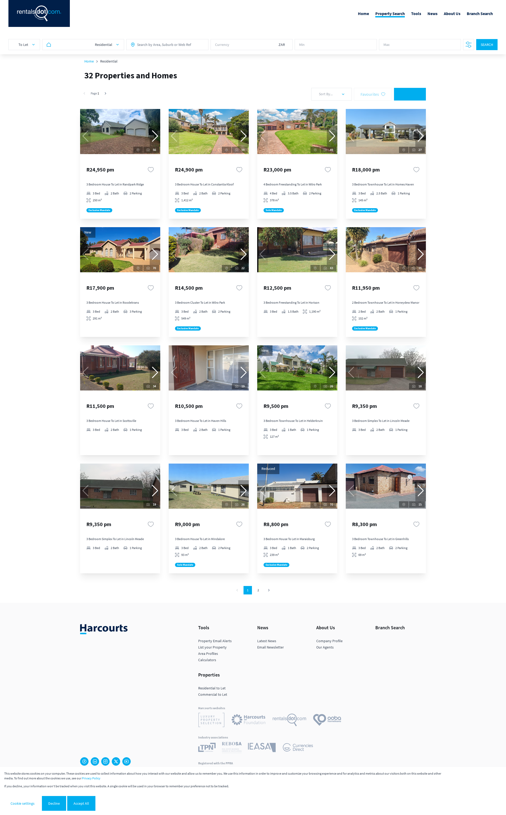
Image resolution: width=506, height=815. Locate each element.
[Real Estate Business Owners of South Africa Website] (232, 748)
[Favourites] (151, 169)
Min (302, 44)
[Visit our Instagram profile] (105, 761)
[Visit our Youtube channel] (126, 761)
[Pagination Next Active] (105, 93)
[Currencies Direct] (298, 748)
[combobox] (160, 44)
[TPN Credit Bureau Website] (207, 748)
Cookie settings (23, 803)
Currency (222, 44)
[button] (155, 136)
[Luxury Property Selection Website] (211, 721)
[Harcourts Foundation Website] (248, 720)
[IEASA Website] (262, 748)
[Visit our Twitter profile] (116, 761)
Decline (54, 803)
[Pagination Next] (269, 590)
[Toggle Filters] (468, 44)
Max (386, 44)
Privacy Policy (91, 778)
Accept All (81, 803)
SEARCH (487, 44)
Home (89, 61)
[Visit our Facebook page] (84, 761)
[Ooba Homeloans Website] (327, 720)
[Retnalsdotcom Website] (289, 720)
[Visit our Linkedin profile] (95, 761)
